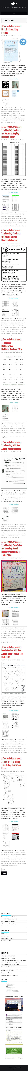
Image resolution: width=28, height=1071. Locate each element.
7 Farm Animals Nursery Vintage (8, 923)
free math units (20, 859)
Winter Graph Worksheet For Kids (9, 916)
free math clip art (8, 109)
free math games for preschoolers (15, 218)
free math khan (13, 113)
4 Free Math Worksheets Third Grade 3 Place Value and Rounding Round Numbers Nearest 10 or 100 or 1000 (11, 549)
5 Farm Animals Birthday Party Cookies (10, 964)
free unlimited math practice (11, 122)
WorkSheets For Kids (8, 107)
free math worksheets (14, 537)
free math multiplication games (8, 430)
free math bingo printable (10, 526)
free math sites (20, 222)
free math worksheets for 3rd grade (9, 333)
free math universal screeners (15, 535)
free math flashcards (12, 424)
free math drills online (9, 216)
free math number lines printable (14, 220)
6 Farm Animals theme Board (8, 921)
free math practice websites (17, 115)
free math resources (11, 222)
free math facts (20, 318)
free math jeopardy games (12, 744)
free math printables (20, 430)
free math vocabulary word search (17, 331)
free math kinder (12, 856)
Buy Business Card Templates (8, 955)
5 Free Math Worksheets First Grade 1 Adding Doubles (11, 29)
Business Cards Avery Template (8, 958)
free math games (16, 109)
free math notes (10, 748)
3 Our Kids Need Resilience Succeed (9, 975)
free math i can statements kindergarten (17, 426)
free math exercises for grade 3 (16, 631)
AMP (14, 4)
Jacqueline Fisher (19, 35)
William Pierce (20, 659)
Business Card (4, 933)
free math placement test (18, 857)
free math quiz (4, 432)
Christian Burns (20, 352)
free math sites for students (15, 432)
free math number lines (6, 750)
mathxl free (4, 754)
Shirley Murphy (19, 139)
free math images (15, 320)
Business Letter (4, 936)
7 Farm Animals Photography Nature (9, 919)
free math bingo (10, 852)
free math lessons (17, 637)
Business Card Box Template (8, 966)
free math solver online (6, 640)
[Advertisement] (14, 895)
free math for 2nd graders (7, 854)
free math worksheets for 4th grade (18, 225)
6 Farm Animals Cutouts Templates (9, 926)
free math (19, 524)
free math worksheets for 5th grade (13, 863)
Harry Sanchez (20, 558)
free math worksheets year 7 (14, 436)
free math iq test (13, 428)
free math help (22, 741)
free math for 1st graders (13, 741)
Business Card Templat (6, 972)
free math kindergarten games (11, 323)
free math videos (15, 329)
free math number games (20, 748)
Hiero (11, 1069)
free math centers (9, 528)
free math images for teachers (17, 633)
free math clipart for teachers (11, 629)
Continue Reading (14, 78)
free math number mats (12, 533)
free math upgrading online (16, 223)
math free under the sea (11, 642)
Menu (14, 13)
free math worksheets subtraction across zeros (15, 752)
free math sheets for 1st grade (13, 118)
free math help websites (6, 743)
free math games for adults (20, 854)
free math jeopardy (5, 635)
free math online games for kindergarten (14, 327)
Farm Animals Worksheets (7, 938)
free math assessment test (13, 214)
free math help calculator (18, 111)
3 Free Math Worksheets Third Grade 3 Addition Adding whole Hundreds (11, 445)
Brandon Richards (20, 243)
